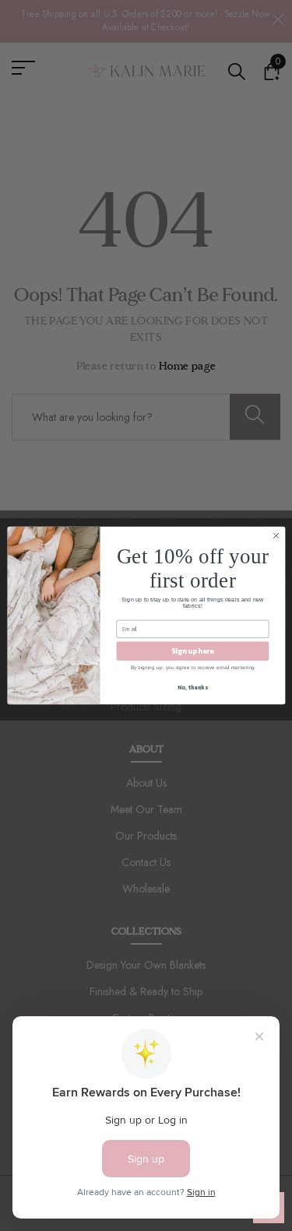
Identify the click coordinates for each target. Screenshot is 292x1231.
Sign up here (192, 651)
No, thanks (192, 687)
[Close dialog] (275, 535)
